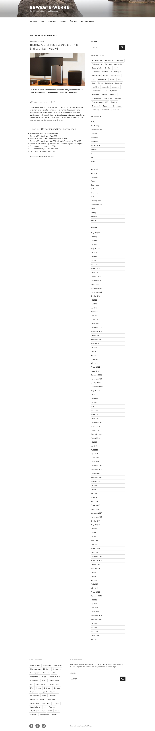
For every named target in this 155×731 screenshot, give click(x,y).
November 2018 (96, 470)
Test (92, 197)
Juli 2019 (94, 442)
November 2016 (96, 560)
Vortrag (93, 212)
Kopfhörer (95, 87)
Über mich (73, 21)
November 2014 (96, 616)
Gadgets (94, 149)
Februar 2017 (95, 548)
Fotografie (94, 141)
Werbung (94, 216)
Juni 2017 (94, 533)
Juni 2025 (94, 256)
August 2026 (95, 233)
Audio (93, 122)
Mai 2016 (94, 580)
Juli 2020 (94, 395)
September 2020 (97, 387)
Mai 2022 (94, 308)
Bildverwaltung (97, 64)
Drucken (108, 68)
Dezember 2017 (96, 513)
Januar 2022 (95, 324)
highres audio (102, 79)
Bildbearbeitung (96, 130)
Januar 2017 (95, 552)
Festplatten (96, 72)
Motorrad (113, 94)
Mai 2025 (94, 260)
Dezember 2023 (96, 280)
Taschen (114, 102)
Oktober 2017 (95, 521)
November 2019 (96, 426)
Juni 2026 (94, 241)
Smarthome (108, 98)
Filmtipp (105, 72)
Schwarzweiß (96, 98)
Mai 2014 (94, 627)
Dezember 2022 (96, 288)
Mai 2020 (94, 402)
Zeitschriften (106, 110)
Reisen (93, 181)
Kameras (118, 83)
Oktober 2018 (95, 473)
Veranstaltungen (96, 205)
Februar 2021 (95, 367)
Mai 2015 (94, 604)
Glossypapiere (115, 75)
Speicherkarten (97, 102)
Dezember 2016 (96, 556)
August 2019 (95, 438)
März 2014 (94, 631)
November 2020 (96, 379)
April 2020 (94, 406)
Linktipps (63, 21)
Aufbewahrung (97, 60)
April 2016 (94, 584)
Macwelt (94, 173)
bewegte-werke (49, 7)
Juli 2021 (94, 347)
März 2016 (94, 588)
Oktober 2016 (95, 564)
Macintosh (95, 94)
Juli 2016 (94, 572)
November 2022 (96, 292)
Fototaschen (96, 75)
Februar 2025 (95, 268)
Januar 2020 (95, 418)
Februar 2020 (95, 414)
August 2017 (95, 525)
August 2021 (95, 343)
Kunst (93, 161)
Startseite (33, 21)
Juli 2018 (94, 485)
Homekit (112, 79)
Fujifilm (105, 75)
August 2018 (95, 481)
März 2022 (94, 316)
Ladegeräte (105, 87)
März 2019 (94, 454)
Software (118, 98)
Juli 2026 (94, 237)
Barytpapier (119, 60)
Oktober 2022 (95, 296)
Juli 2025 (94, 252)
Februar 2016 (95, 592)
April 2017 (94, 541)
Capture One (118, 64)
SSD (106, 102)
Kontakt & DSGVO (87, 21)
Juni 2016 (94, 576)
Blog (42, 21)
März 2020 (94, 410)
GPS (93, 79)
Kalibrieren (109, 83)
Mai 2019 (94, 446)
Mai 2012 (94, 639)
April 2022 (94, 312)
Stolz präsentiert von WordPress (81, 726)
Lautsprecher (96, 91)
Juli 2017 (94, 529)
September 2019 (96, 434)
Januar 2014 (95, 635)
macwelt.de (48, 156)
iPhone (100, 83)
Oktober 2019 (95, 430)
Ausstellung (109, 60)
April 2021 (94, 359)
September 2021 (96, 339)
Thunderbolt (96, 106)
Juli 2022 (94, 300)
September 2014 (96, 619)
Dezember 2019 (96, 422)
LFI (92, 165)
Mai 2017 (94, 537)
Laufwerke (115, 87)
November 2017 (96, 517)
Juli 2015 (94, 600)
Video (119, 106)
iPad (93, 83)
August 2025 (95, 249)
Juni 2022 (94, 304)
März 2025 (94, 264)
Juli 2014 (94, 623)
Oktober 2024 (95, 276)
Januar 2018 (95, 509)
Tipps (105, 106)
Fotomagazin (95, 145)
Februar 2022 (95, 320)
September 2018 (96, 477)
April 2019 (94, 450)
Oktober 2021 (95, 335)
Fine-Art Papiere (116, 72)
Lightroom (113, 91)
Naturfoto (94, 177)
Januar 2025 (95, 272)
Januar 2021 (95, 371)
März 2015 (94, 608)
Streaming (94, 193)
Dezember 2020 (96, 375)
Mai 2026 (94, 245)
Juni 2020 (94, 399)
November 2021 (96, 331)
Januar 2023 (95, 284)
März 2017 (94, 544)
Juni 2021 (94, 351)
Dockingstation (97, 68)
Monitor (104, 94)
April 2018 (94, 497)
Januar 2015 (95, 612)
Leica (106, 91)
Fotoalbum (52, 21)
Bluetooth (108, 64)
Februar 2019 (95, 458)
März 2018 (94, 501)
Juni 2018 (94, 489)
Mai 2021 (94, 355)
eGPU (116, 68)
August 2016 (95, 568)
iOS (119, 79)
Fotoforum (94, 137)
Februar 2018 (95, 505)
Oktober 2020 (96, 383)
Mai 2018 (94, 493)
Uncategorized (96, 201)
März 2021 (94, 363)
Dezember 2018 (96, 466)
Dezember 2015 (96, 596)
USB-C (111, 106)
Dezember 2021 (96, 328)
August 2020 (95, 391)
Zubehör (116, 110)
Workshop (95, 110)
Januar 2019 (95, 462)
